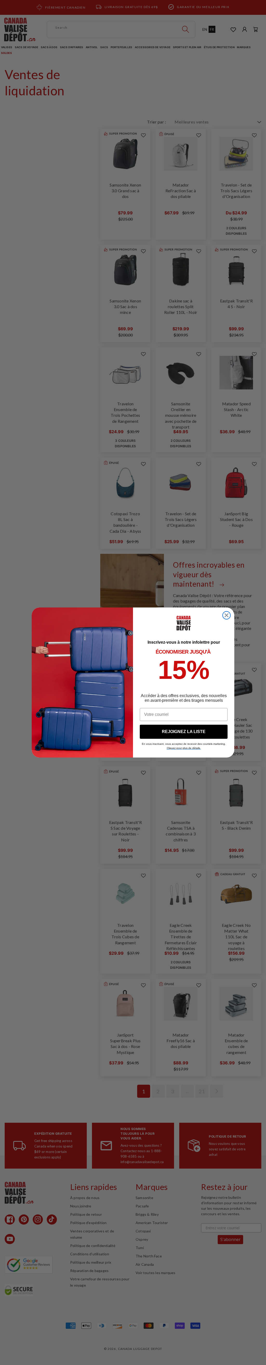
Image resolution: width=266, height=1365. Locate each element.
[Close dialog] (226, 615)
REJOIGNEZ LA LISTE (183, 731)
